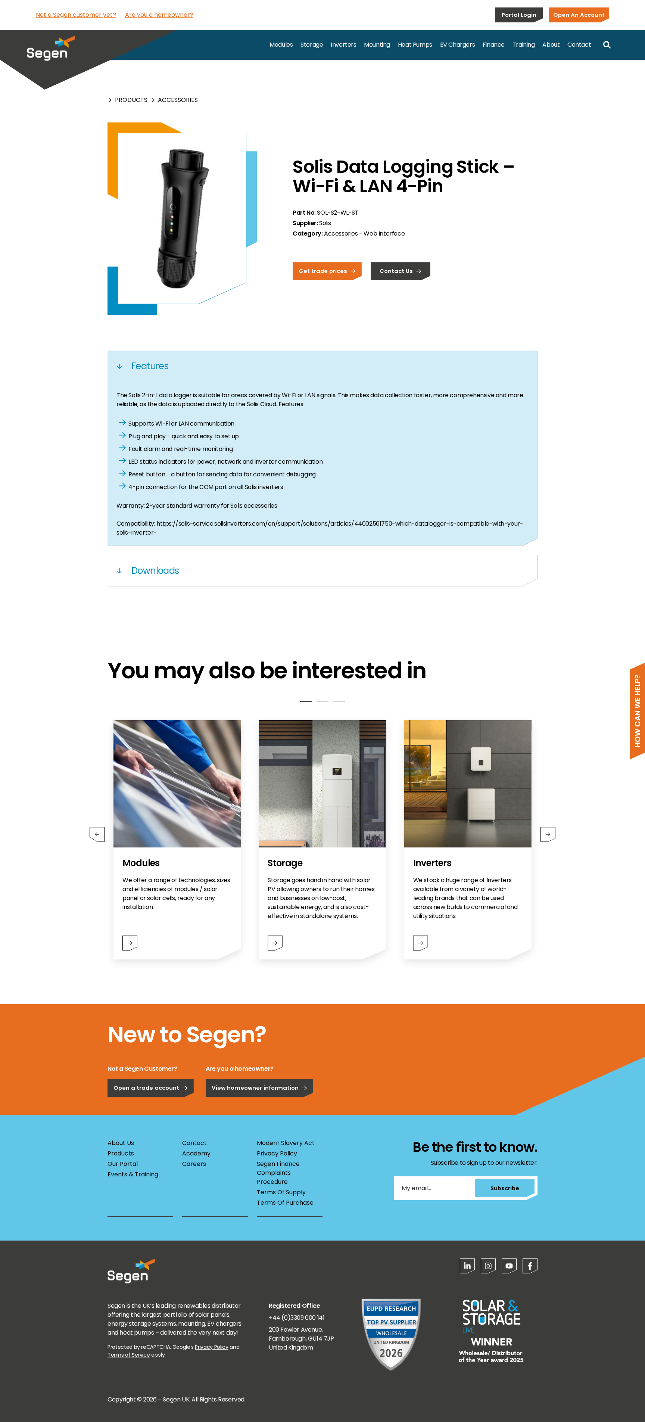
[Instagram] (488, 1265)
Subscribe (504, 1188)
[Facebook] (530, 1265)
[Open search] (607, 45)
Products (131, 100)
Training (523, 44)
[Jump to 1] (306, 701)
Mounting (377, 44)
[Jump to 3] (339, 701)
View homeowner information (255, 1088)
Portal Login (519, 15)
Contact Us (396, 271)
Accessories (178, 100)
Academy (196, 1153)
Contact (579, 44)
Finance (494, 44)
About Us (121, 1143)
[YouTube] (509, 1265)
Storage (311, 44)
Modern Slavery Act (286, 1143)
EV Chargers (457, 44)
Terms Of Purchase (285, 1202)
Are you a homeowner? (159, 14)
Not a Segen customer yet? (76, 14)
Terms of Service (129, 1355)
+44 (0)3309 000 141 (296, 1317)
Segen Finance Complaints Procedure (278, 1173)
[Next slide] (547, 834)
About (551, 44)
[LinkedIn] (467, 1265)
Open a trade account (146, 1088)
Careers (194, 1164)
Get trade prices (323, 271)
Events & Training (133, 1174)
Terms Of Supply (281, 1192)
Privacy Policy (277, 1153)
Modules (281, 44)
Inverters (343, 44)
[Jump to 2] (322, 701)
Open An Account (579, 15)
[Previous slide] (97, 834)
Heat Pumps (415, 44)
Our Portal (123, 1164)
